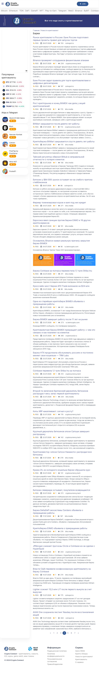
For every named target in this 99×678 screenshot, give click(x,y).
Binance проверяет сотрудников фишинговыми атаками (61, 60)
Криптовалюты (81, 659)
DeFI (27, 11)
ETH (7, 86)
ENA (7, 102)
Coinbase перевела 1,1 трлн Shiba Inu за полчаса (57, 370)
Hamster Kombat (15, 134)
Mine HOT (13, 162)
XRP (7, 94)
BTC (7, 82)
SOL (7, 90)
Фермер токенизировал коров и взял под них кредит (59, 202)
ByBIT (86, 11)
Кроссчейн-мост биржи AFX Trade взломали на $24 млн (61, 286)
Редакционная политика (57, 651)
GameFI (34, 11)
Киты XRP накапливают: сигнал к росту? (53, 411)
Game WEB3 (80, 651)
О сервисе (79, 662)
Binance (78, 11)
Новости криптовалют (49, 30)
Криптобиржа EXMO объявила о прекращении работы (60, 528)
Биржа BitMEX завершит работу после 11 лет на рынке (60, 319)
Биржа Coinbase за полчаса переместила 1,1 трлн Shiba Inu (62, 271)
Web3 (70, 11)
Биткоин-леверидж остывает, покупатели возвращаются (61, 490)
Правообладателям (55, 664)
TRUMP (9, 106)
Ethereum (13, 11)
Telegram (62, 11)
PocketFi (12, 171)
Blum (11, 126)
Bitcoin (4, 11)
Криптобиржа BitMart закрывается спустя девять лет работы (64, 141)
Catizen (12, 143)
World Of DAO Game (17, 118)
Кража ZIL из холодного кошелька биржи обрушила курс (61, 470)
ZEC (7, 98)
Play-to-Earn (51, 11)
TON (21, 11)
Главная (36, 30)
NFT (42, 11)
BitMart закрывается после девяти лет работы (56, 124)
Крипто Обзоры (81, 654)
